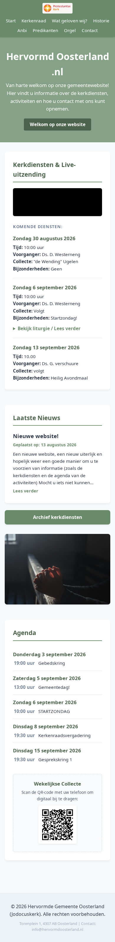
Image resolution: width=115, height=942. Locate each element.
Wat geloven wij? (69, 21)
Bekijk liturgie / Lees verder (49, 328)
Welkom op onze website (58, 124)
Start (11, 21)
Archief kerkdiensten (57, 517)
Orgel (70, 30)
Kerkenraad (34, 21)
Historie (101, 21)
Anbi (22, 30)
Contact (90, 30)
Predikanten (45, 30)
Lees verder (25, 491)
